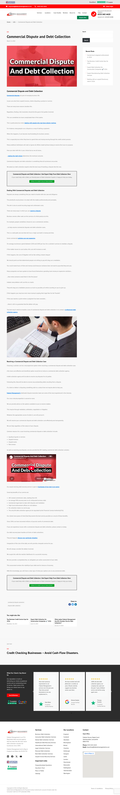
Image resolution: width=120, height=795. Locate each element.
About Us (72, 13)
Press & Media (39, 771)
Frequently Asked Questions (43, 765)
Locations (48, 13)
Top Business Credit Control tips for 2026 (97, 62)
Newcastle (67, 765)
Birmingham (67, 742)
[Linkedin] (8, 756)
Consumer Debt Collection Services (45, 737)
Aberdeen (66, 740)
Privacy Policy (109, 788)
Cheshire (66, 748)
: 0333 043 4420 (90, 745)
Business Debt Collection (42, 734)
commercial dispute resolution (16, 602)
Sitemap (37, 773)
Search (84, 31)
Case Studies (57, 13)
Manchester (67, 762)
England (66, 734)
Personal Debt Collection (42, 751)
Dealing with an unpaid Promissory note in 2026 (97, 80)
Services (39, 13)
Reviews (65, 13)
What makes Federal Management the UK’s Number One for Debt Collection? (65, 621)
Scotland (66, 737)
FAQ (79, 13)
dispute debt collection (14, 605)
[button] (33, 691)
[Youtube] (21, 756)
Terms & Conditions (97, 788)
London (66, 759)
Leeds (65, 756)
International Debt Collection (44, 745)
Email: (85, 747)
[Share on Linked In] (75, 604)
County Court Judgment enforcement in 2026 (98, 56)
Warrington (67, 773)
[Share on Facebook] (69, 604)
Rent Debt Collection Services (44, 754)
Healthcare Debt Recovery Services (45, 742)
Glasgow (66, 754)
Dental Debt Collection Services (44, 740)
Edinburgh (67, 751)
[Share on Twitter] (72, 604)
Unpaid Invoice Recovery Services (45, 756)
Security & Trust (40, 768)
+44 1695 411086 (109, 17)
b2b (8, 32)
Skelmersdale (68, 770)
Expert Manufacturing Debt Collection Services (98, 74)
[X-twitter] (16, 756)
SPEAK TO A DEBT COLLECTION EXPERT (42, 181)
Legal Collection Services (42, 748)
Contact (84, 13)
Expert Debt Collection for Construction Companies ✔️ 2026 (41, 620)
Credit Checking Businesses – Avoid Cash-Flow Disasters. (43, 653)
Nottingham (67, 768)
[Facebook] (12, 756)
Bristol (65, 745)
